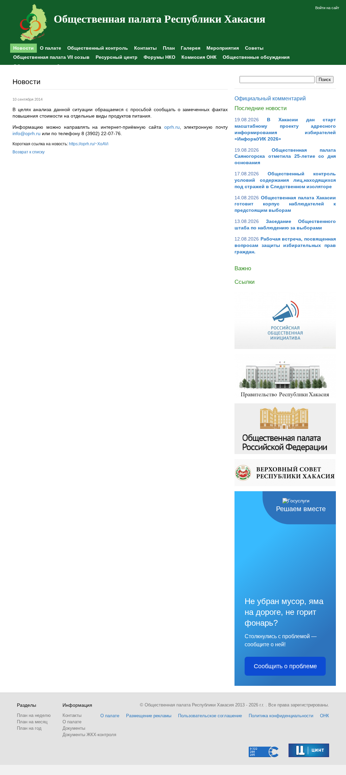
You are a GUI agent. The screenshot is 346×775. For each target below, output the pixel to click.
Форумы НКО (159, 57)
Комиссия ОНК (199, 57)
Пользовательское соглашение (210, 715)
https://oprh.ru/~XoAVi (88, 144)
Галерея (190, 48)
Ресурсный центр (117, 57)
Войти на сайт (327, 8)
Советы (254, 48)
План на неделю (34, 715)
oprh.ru (172, 127)
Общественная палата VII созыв (51, 57)
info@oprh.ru (27, 133)
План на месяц (32, 721)
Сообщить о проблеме (285, 666)
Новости (23, 48)
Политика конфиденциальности (281, 715)
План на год (29, 728)
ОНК (324, 715)
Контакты (145, 48)
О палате (50, 48)
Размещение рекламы (148, 715)
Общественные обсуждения (256, 57)
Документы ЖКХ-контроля (89, 734)
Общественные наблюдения (47, 66)
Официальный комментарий (270, 98)
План (169, 48)
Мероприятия (222, 48)
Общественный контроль (97, 48)
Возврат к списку (29, 152)
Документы (74, 728)
